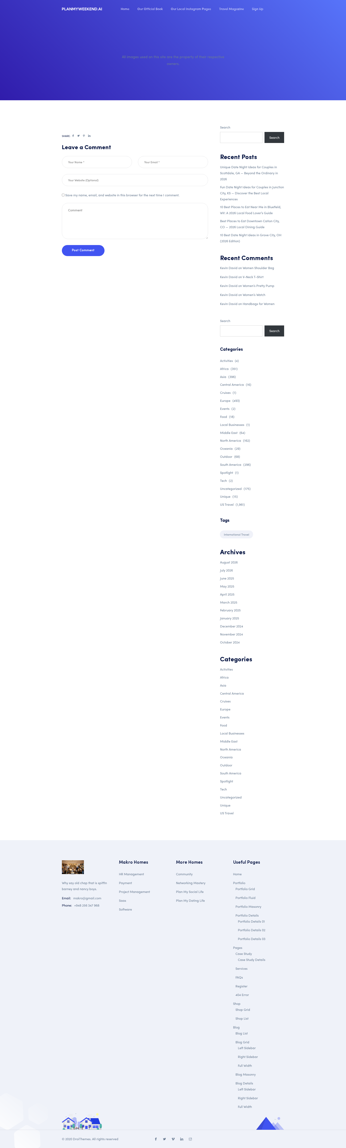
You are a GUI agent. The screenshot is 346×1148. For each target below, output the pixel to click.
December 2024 (231, 626)
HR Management (131, 874)
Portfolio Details (247, 915)
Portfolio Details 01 (251, 921)
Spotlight (229, 472)
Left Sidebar (247, 1048)
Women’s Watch (254, 294)
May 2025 (227, 586)
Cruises (228, 392)
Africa (229, 368)
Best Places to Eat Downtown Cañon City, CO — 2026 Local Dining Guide (250, 224)
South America (235, 464)
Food (227, 416)
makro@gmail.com (87, 898)
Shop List (241, 1018)
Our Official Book (150, 8)
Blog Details (244, 1083)
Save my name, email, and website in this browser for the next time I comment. (122, 195)
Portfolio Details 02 (251, 930)
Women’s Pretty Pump (258, 285)
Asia (228, 376)
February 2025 (230, 610)
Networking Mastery (190, 883)
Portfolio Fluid (245, 897)
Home (125, 8)
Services (241, 968)
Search (225, 127)
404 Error (242, 994)
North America (235, 440)
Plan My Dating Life (190, 900)
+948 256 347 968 (86, 905)
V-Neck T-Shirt (253, 277)
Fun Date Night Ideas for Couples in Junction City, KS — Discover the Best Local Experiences (252, 193)
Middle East (232, 432)
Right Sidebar (248, 1056)
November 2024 (231, 634)
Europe (230, 400)
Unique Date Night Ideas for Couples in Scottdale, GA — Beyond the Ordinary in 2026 (249, 173)
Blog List (241, 1033)
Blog (236, 1027)
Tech (226, 480)
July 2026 (226, 570)
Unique (229, 496)
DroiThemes (82, 1139)
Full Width (245, 1065)
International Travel (236, 534)
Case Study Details (251, 959)
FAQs (239, 977)
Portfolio (239, 883)
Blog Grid (242, 1042)
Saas (122, 900)
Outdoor (230, 456)
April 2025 (227, 594)
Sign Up (257, 8)
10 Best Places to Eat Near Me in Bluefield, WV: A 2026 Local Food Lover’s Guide (250, 210)
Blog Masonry (245, 1074)
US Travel (232, 504)
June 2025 (227, 578)
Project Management (134, 891)
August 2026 (229, 562)
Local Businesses (235, 424)
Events (227, 408)
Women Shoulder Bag (258, 267)
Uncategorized (235, 488)
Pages (237, 947)
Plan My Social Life (190, 891)
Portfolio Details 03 (251, 938)
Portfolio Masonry (248, 906)
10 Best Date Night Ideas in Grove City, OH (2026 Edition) (250, 238)
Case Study (243, 953)
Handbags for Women (259, 303)
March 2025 (228, 602)
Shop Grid (242, 1009)
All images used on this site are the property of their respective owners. (173, 60)
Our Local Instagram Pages (191, 8)
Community (184, 874)
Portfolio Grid (245, 889)
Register (241, 986)
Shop (236, 1003)
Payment (125, 883)
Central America (235, 384)
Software (125, 909)
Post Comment (83, 250)
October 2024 (230, 642)
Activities (229, 360)
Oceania (230, 448)
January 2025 (229, 618)
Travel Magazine (231, 8)
